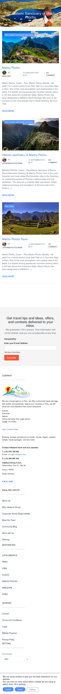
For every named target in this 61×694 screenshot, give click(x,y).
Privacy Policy (8, 639)
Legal (4, 626)
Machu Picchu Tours (15, 239)
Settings (32, 689)
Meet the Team (9, 520)
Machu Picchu (11, 67)
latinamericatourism (12, 161)
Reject (20, 689)
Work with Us (8, 533)
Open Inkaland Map (10, 429)
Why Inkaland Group (11, 507)
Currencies (7, 653)
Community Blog (9, 526)
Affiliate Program (9, 633)
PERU (5, 561)
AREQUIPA (7, 587)
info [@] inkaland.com (17, 454)
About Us (6, 500)
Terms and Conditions (12, 620)
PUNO (5, 594)
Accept (8, 689)
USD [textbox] (6, 659)
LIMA (4, 568)
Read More (8, 110)
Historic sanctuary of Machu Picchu (24, 155)
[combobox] (16, 659)
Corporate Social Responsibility (16, 513)
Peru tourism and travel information (19, 35)
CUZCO (5, 574)
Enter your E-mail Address (16, 343)
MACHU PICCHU (9, 581)
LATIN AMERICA (9, 555)
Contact (5, 613)
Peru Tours (9, 206)
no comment (50, 73)
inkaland (6, 74)
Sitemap (6, 539)
